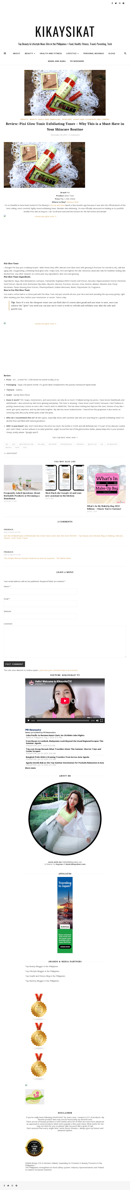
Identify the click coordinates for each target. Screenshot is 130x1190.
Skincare (67, 119)
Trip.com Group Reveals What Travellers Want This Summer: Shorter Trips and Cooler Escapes (63, 750)
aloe (13, 444)
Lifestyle (71, 53)
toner (17, 447)
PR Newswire (77, 61)
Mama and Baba (57, 61)
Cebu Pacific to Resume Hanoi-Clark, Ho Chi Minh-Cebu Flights (55, 735)
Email (7, 599)
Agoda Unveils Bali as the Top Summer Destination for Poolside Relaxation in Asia (65, 763)
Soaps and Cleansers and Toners (91, 119)
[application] (65, 700)
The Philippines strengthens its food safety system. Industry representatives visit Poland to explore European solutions (64, 1168)
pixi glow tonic (112, 444)
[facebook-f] (112, 3)
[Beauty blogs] (65, 1036)
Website (7, 611)
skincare (8, 447)
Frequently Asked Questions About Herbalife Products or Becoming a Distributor (22, 496)
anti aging (41, 444)
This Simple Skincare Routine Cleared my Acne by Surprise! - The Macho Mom (37, 558)
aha (6, 444)
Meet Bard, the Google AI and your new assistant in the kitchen (63, 494)
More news (30, 768)
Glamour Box (72, 202)
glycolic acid (92, 444)
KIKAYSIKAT (65, 31)
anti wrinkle (52, 444)
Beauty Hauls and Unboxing (45, 119)
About (16, 53)
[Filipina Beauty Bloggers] (65, 1007)
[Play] (28, 720)
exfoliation (80, 444)
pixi (102, 444)
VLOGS (111, 53)
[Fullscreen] (101, 720)
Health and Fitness (51, 53)
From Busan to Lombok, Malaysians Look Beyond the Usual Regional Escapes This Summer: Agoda (64, 742)
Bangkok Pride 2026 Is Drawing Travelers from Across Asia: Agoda (57, 757)
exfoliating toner (66, 444)
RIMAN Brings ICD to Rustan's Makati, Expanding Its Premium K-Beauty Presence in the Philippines (63, 1164)
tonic (25, 447)
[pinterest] (123, 3)
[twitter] (116, 3)
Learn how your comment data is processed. (58, 670)
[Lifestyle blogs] (65, 1067)
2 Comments (74, 135)
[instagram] (120, 3)
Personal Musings (93, 53)
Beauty (29, 53)
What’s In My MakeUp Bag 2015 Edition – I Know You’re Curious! (104, 507)
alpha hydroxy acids (26, 444)
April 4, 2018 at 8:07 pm (12, 532)
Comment (8, 623)
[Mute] (97, 720)
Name (7, 586)
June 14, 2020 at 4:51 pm (12, 555)
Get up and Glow (57, 205)
